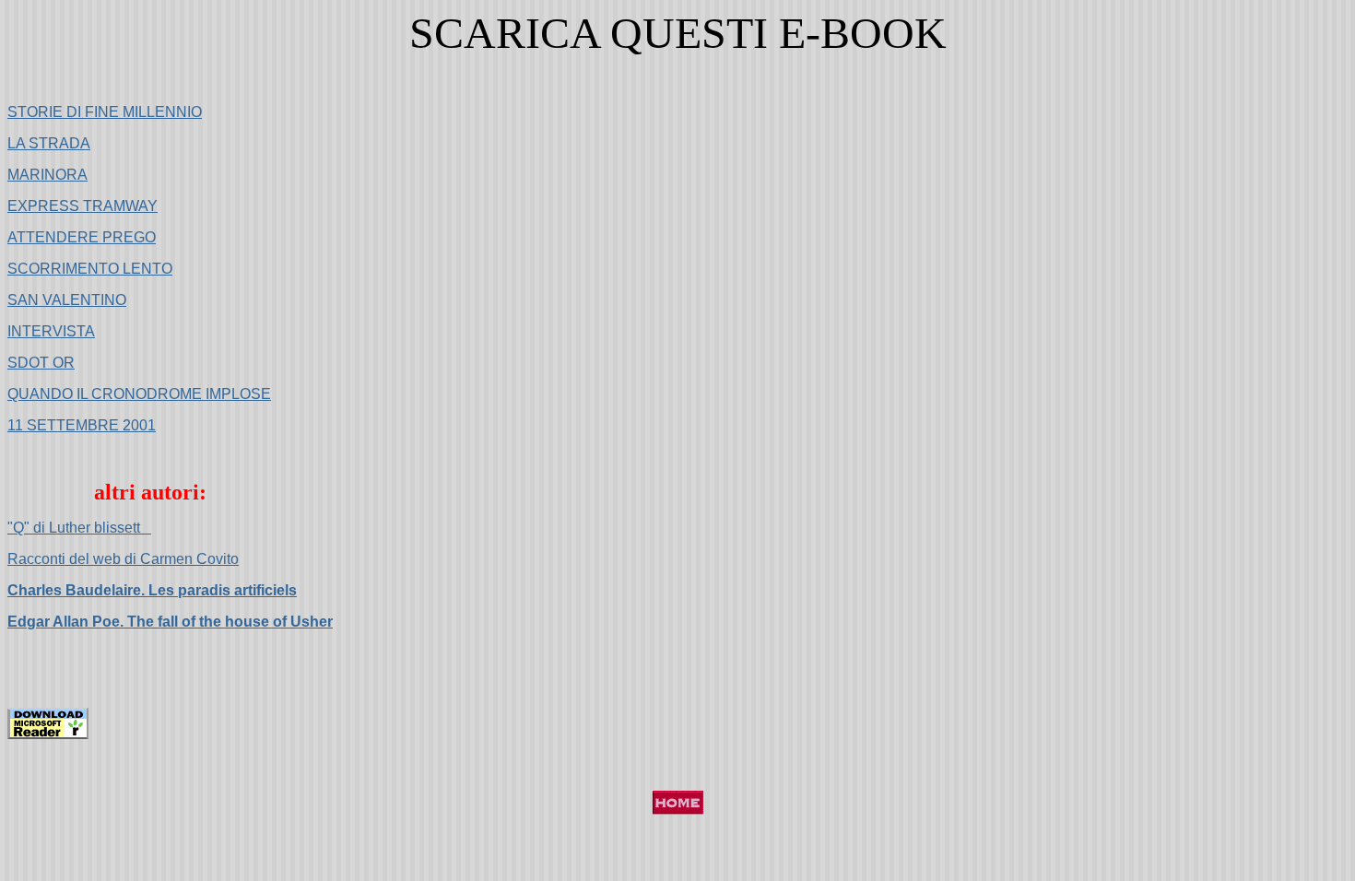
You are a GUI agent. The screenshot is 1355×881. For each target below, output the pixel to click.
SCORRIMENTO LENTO (89, 268)
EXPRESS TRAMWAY (82, 206)
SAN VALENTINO (66, 300)
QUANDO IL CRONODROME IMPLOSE (139, 394)
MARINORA (47, 174)
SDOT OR (41, 362)
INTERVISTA (51, 331)
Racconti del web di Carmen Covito (123, 559)
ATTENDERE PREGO (81, 237)
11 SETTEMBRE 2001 (81, 425)
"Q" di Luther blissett (79, 527)
